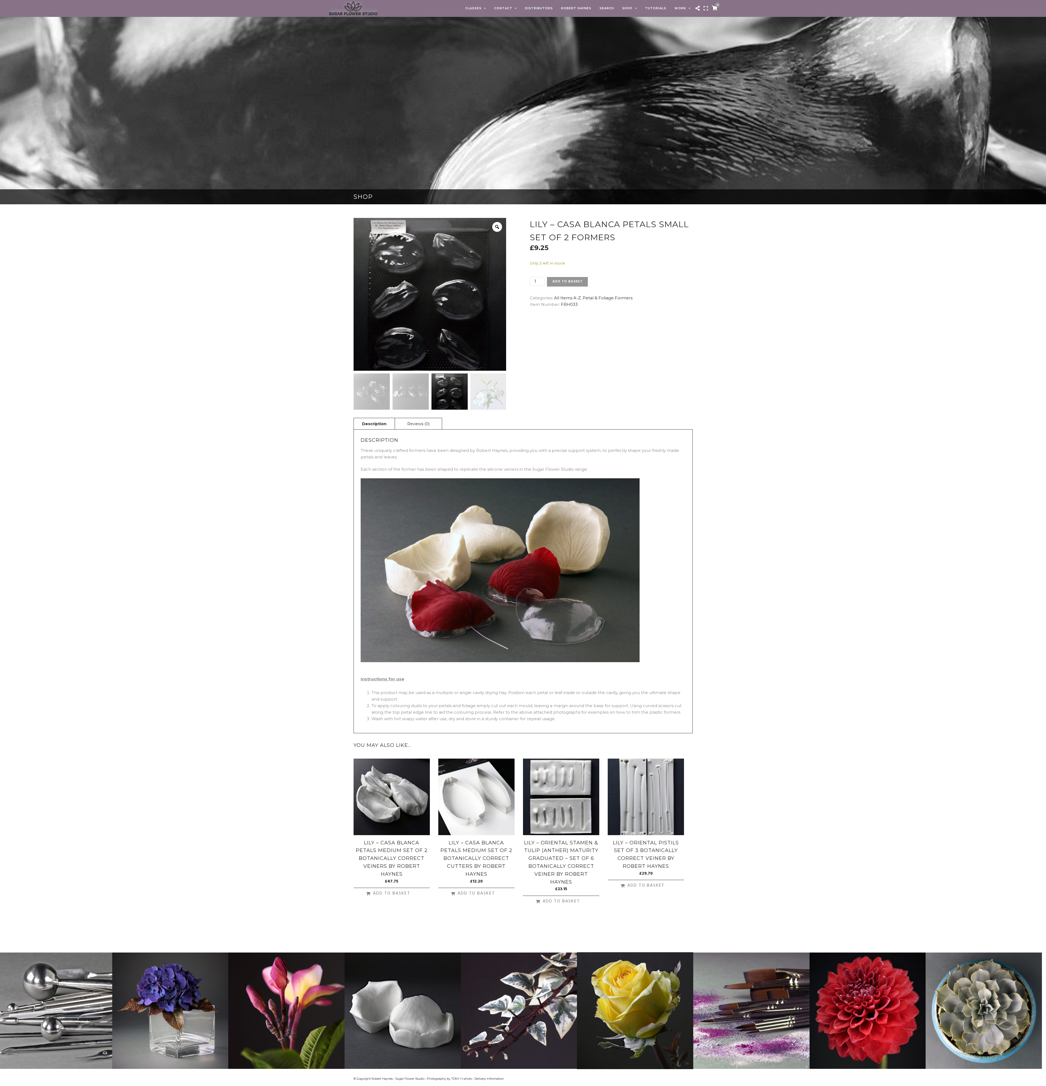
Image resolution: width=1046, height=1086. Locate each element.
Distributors (539, 8)
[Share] (697, 8)
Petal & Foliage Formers (608, 297)
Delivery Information (489, 1079)
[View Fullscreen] (706, 8)
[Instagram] (690, 1078)
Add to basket (567, 281)
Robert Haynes (576, 8)
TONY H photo (461, 1079)
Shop (627, 8)
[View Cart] (714, 8)
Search (607, 8)
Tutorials (655, 8)
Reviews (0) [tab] (418, 423)
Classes (473, 8)
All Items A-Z (567, 297)
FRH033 (569, 304)
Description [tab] (374, 423)
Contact (503, 8)
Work (680, 8)
